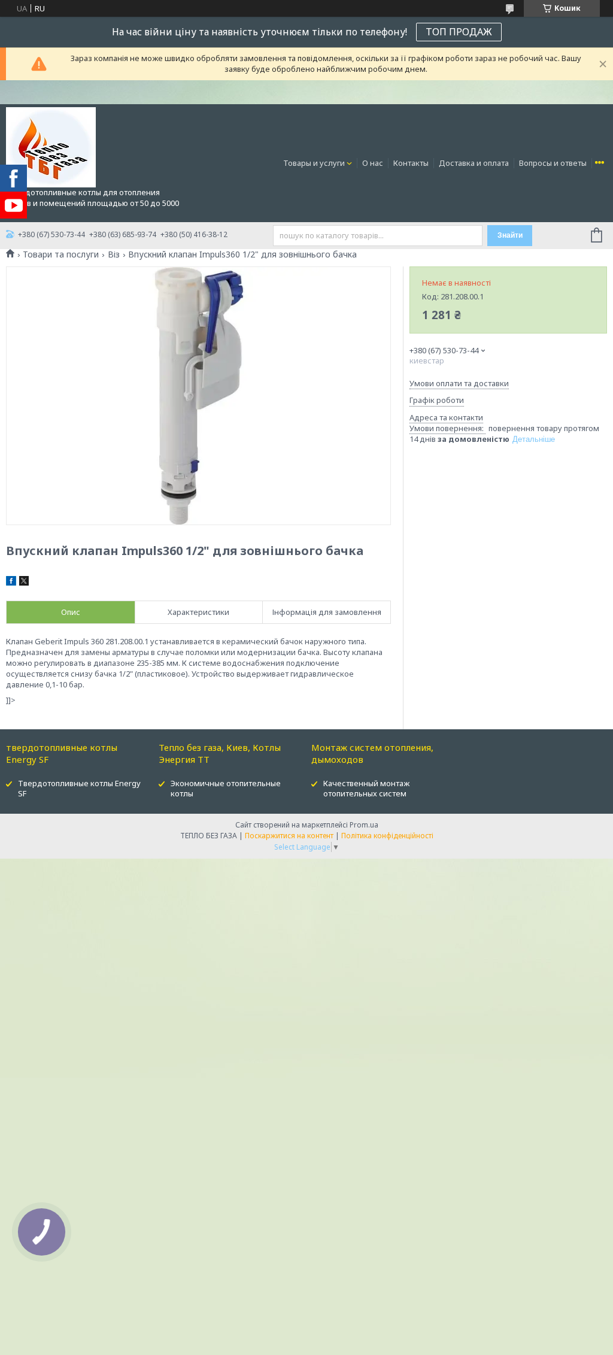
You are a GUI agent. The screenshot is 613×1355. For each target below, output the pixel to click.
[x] (24, 582)
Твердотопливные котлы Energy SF (79, 788)
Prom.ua (364, 825)
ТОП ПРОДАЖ (459, 31)
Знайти (510, 235)
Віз (114, 254)
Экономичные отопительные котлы (226, 788)
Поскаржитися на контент (289, 835)
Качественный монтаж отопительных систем (366, 788)
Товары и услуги (314, 162)
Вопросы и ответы (553, 162)
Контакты (411, 162)
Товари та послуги (61, 254)
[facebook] (11, 582)
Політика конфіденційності (387, 835)
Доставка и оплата (474, 162)
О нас (372, 162)
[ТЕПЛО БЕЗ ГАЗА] (51, 146)
